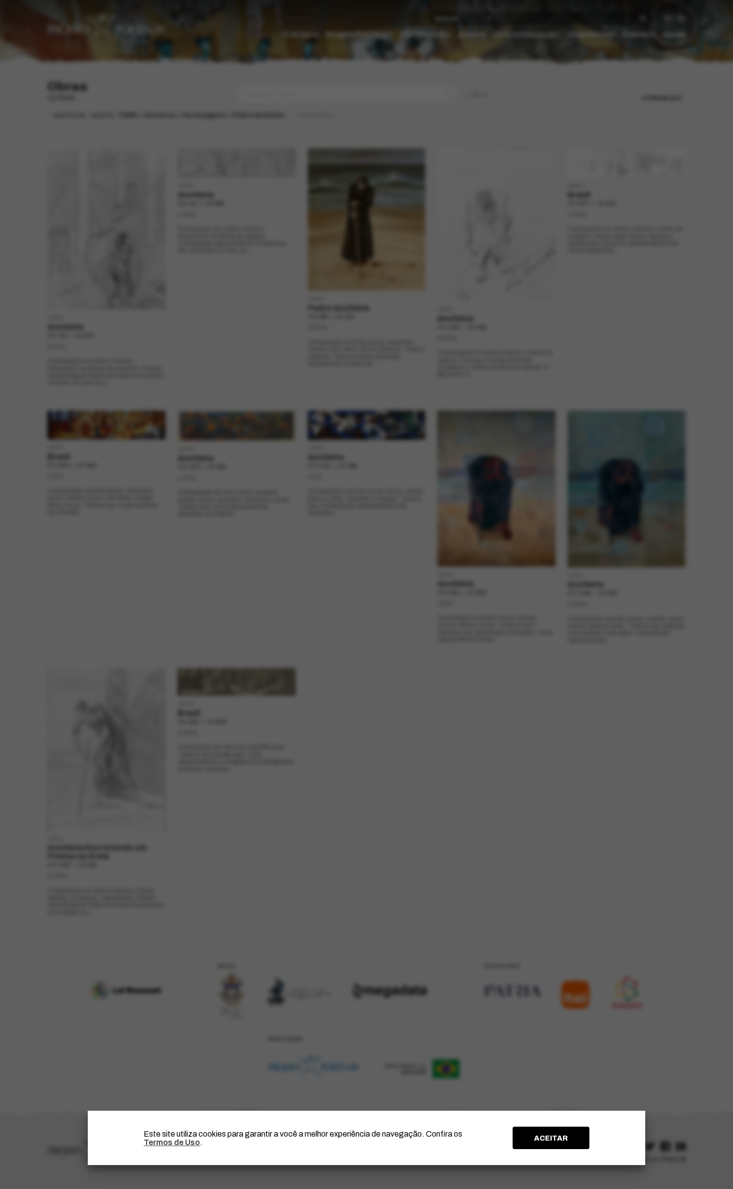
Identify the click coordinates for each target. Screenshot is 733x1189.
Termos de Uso (172, 1142)
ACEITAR (551, 1138)
